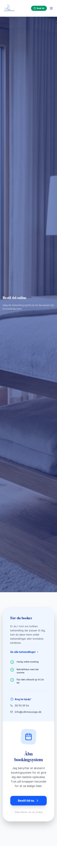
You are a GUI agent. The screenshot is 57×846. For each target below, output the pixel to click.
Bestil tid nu (26, 800)
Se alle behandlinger (23, 651)
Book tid (40, 8)
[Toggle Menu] (51, 8)
